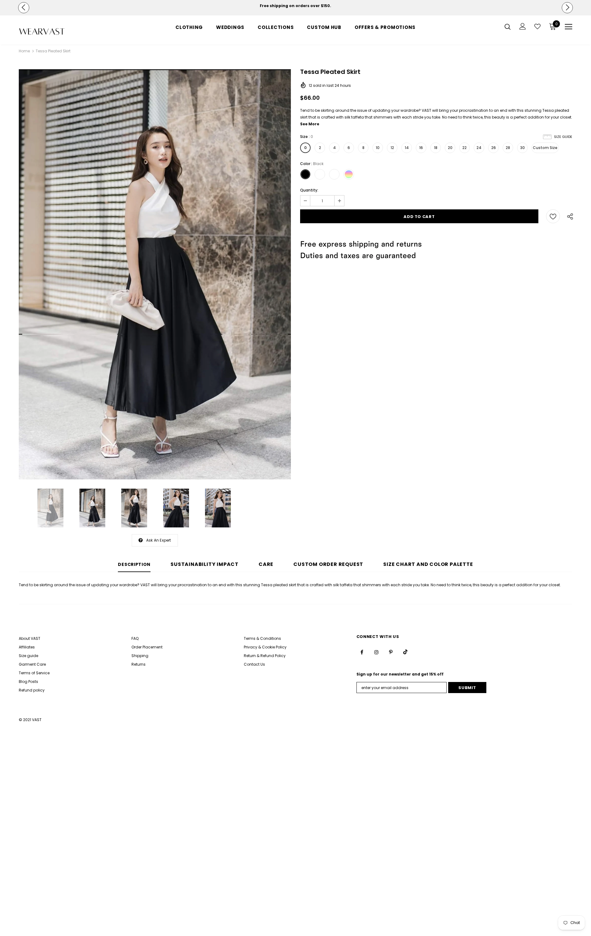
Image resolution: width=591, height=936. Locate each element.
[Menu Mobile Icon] (568, 26)
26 (493, 147)
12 (392, 147)
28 (508, 147)
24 (478, 147)
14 (407, 147)
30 (522, 147)
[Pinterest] (390, 651)
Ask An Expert (158, 540)
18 (435, 147)
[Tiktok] (405, 651)
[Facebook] (362, 651)
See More (309, 124)
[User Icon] (522, 26)
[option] (295, 5)
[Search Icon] (508, 26)
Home (24, 51)
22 (464, 147)
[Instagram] (376, 651)
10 (378, 147)
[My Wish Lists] (537, 26)
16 (421, 147)
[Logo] (55, 31)
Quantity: (309, 190)
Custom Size (545, 147)
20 (450, 147)
